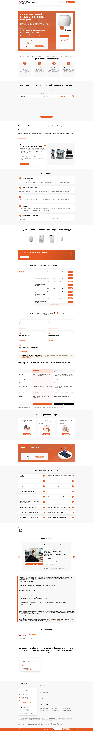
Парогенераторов (66, 708)
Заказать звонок (71, 2)
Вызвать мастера (35, 564)
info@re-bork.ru (24, 694)
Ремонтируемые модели (44, 692)
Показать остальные (54, 304)
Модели (53, 56)
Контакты (56, 5)
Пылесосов (54, 706)
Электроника (21, 271)
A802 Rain (51, 620)
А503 (54, 620)
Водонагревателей (55, 708)
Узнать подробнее (27, 434)
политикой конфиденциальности (41, 458)
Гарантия (33, 56)
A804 (46, 620)
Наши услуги (42, 694)
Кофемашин (42, 706)
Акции (66, 56)
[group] (22, 636)
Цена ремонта (46, 5)
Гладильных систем (55, 712)
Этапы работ (47, 56)
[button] (74, 557)
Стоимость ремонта (43, 683)
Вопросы (71, 56)
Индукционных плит (44, 708)
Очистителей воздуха (56, 710)
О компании (33, 5)
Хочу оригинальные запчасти (42, 404)
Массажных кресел (67, 710)
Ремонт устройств (40, 5)
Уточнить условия (24, 163)
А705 (56, 620)
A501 (44, 620)
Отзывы (60, 5)
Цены (28, 56)
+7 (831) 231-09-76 (53, 1)
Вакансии (51, 5)
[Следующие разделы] (74, 56)
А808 (58, 620)
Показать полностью (22, 138)
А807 (60, 620)
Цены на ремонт (64, 35)
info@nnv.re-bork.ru (26, 665)
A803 (48, 620)
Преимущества (21, 56)
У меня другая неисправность (46, 116)
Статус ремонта (62, 2)
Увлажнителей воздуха (44, 710)
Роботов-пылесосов (67, 706)
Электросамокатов (43, 712)
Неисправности (60, 56)
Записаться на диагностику (25, 357)
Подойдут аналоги (64, 404)
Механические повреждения (24, 273)
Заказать (70, 271)
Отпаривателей (66, 712)
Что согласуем (40, 56)
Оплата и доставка (43, 685)
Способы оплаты (43, 698)
